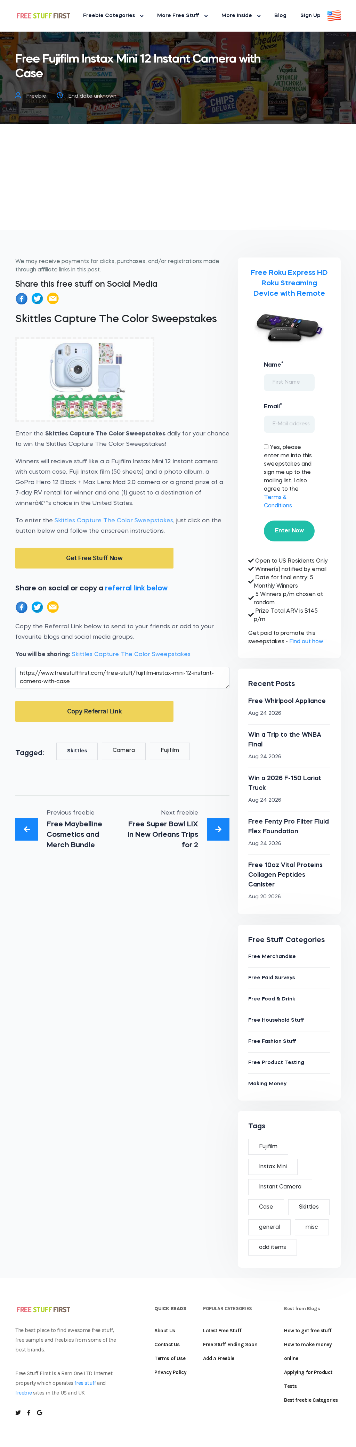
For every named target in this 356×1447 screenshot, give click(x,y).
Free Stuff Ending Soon (230, 1344)
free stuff (85, 1383)
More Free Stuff (178, 15)
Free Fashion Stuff (272, 1041)
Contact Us (167, 1344)
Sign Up (310, 15)
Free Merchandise (272, 956)
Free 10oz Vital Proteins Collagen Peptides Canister (285, 875)
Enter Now (289, 531)
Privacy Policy (170, 1372)
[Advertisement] (178, 181)
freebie (23, 1392)
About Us (164, 1330)
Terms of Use (169, 1358)
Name (273, 364)
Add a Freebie (218, 1358)
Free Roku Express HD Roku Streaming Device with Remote (289, 283)
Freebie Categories (109, 15)
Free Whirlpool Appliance (287, 701)
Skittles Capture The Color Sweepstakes (114, 521)
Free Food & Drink (271, 999)
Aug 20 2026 (264, 897)
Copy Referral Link (94, 711)
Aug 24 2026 (264, 713)
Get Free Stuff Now (94, 558)
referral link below (136, 588)
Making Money (267, 1084)
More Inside (236, 15)
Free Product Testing (276, 1062)
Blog (280, 15)
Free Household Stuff (276, 1020)
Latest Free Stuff (222, 1330)
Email (273, 406)
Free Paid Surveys (271, 978)
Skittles (77, 751)
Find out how (306, 642)
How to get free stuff (308, 1330)
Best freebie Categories (311, 1400)
